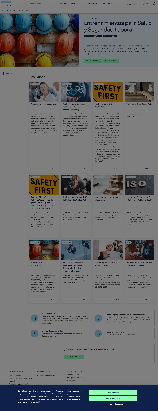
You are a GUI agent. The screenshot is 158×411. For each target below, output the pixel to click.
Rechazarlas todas (113, 398)
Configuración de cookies (113, 404)
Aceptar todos (113, 393)
